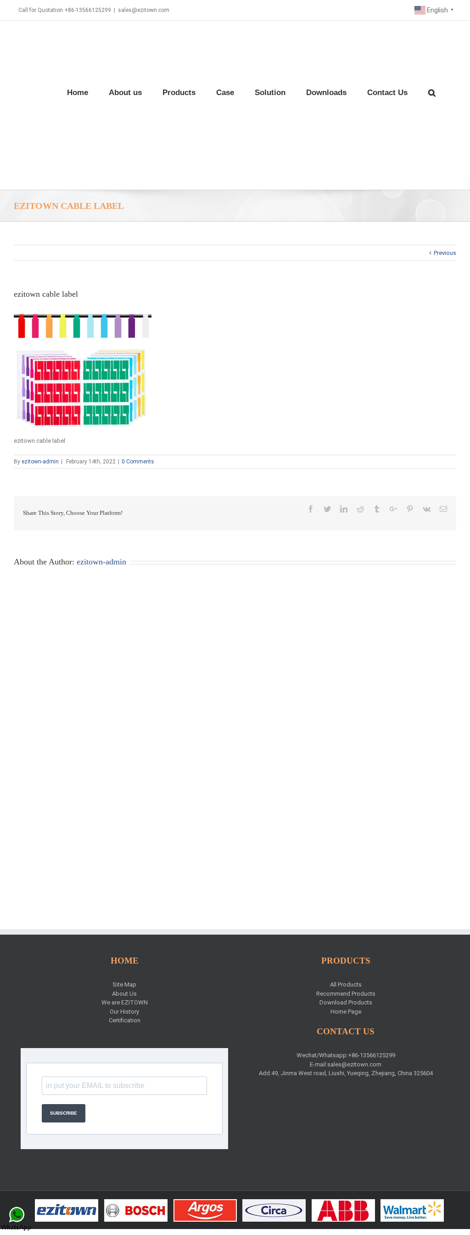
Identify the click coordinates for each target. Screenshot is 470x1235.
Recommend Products (345, 993)
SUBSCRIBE (63, 1113)
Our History (124, 1011)
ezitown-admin (40, 461)
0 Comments (138, 461)
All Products (346, 984)
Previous (445, 252)
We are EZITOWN (124, 1002)
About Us (124, 993)
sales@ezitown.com (143, 10)
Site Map (124, 984)
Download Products (345, 1002)
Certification (124, 1020)
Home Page (345, 1011)
